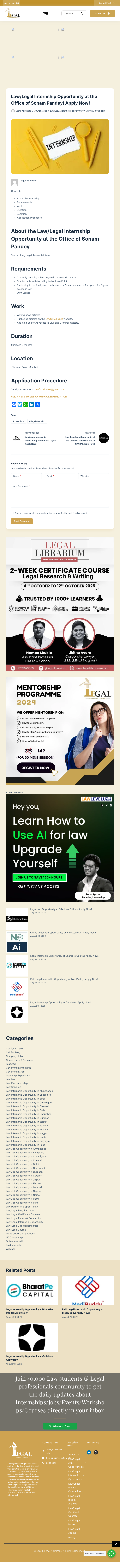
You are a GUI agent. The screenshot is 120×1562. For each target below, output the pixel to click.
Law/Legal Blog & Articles (20, 1210)
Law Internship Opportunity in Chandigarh (29, 1102)
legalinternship (37, 421)
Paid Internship (14, 1245)
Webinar (10, 1248)
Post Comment (22, 521)
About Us (73, 1454)
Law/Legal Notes (74, 1522)
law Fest (10, 1079)
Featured (11, 1063)
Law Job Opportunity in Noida (23, 1194)
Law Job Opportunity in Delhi (22, 1164)
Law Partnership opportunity (22, 1206)
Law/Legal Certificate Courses (23, 1214)
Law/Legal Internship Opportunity (67, 111)
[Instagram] (96, 1452)
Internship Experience (18, 1075)
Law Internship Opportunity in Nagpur (27, 1133)
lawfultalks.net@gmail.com (50, 389)
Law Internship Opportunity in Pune (25, 1144)
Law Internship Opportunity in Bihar (25, 1098)
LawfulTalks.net (54, 318)
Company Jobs (14, 1056)
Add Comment (21, 486)
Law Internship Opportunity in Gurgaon (27, 1117)
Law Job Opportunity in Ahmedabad (26, 1148)
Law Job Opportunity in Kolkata (23, 1183)
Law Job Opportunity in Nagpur (23, 1191)
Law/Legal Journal (16, 1229)
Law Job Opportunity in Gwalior (24, 1175)
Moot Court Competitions (20, 1233)
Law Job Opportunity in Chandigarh (26, 1156)
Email (50, 476)
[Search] (82, 13)
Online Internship (15, 1241)
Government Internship (18, 1067)
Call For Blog (13, 1052)
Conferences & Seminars (19, 1060)
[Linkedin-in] (89, 1452)
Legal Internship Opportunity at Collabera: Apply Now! (60, 1002)
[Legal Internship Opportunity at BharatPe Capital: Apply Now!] (32, 1290)
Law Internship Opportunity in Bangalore (28, 1094)
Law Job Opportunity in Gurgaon (24, 1171)
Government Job (15, 1071)
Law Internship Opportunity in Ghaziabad (29, 1114)
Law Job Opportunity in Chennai (24, 1160)
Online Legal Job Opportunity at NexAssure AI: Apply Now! (63, 932)
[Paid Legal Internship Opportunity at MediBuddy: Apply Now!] (88, 1290)
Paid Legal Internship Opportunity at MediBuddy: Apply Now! (64, 979)
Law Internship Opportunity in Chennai (27, 1106)
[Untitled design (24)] (60, 848)
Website (84, 476)
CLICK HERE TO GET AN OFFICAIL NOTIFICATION (39, 396)
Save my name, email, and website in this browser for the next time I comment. (51, 513)
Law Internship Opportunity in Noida (26, 1137)
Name (17, 476)
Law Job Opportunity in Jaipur (23, 1179)
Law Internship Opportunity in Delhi (25, 1110)
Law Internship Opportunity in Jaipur (26, 1121)
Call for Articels (14, 1048)
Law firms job (13, 1086)
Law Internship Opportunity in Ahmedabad (29, 1090)
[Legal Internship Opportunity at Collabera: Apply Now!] (32, 1337)
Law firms (18, 421)
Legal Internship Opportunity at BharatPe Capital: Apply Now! (64, 955)
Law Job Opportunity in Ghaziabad (25, 1168)
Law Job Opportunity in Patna (22, 1198)
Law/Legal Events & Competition (24, 1218)
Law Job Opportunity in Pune (22, 1202)
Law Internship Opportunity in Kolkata (27, 1125)
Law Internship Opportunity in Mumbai (27, 1129)
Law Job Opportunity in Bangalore (25, 1152)
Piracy (71, 1537)
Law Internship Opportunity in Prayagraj (28, 1141)
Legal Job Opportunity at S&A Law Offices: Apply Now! (61, 909)
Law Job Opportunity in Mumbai (24, 1187)
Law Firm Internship (95, 111)
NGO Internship (14, 1237)
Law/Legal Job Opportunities (22, 1225)
